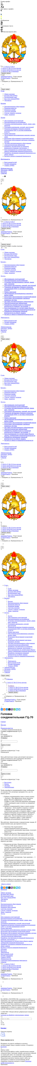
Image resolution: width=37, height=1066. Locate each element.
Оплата (6, 784)
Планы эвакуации (9, 133)
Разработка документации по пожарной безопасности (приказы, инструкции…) (16, 147)
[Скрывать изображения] (2, 24)
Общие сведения (9, 94)
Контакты (4, 172)
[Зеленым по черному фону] (1, 19)
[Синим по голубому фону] (1, 15)
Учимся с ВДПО (9, 165)
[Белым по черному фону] (1, 13)
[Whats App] (5, 176)
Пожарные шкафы (10, 110)
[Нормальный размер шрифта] (2, 5)
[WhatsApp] (14, 709)
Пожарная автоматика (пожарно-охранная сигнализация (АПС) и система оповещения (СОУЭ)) (17, 130)
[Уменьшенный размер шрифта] (1, 3)
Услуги (3, 117)
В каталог (4, 1046)
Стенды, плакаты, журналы (12, 113)
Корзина (3, 1028)
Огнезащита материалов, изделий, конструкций (19, 127)
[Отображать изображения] (2, 22)
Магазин (3, 901)
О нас (2, 91)
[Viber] (12, 709)
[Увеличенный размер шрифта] (2, 7)
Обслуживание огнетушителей (13, 120)
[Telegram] (19, 709)
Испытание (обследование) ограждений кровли (19, 138)
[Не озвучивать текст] (2, 30)
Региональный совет (10, 97)
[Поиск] (2, 180)
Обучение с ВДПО (7, 170)
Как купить (7, 782)
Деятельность (5, 159)
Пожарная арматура (10, 108)
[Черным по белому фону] (1, 11)
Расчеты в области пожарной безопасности (17, 156)
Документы (7, 100)
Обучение (4, 949)
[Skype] (17, 709)
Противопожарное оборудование (14, 106)
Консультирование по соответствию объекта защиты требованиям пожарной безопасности (18, 150)
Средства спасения (10, 111)
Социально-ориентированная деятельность (14, 960)
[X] (9, 709)
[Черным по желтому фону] (1, 17)
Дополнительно (9, 787)
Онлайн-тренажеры (10, 164)
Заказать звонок (5, 73)
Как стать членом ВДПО (11, 99)
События (4, 173)
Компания (4, 889)
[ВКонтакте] (2, 709)
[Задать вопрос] (2, 747)
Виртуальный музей (10, 162)
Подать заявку (5, 89)
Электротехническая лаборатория (14, 145)
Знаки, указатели (9, 114)
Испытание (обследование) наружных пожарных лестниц (18, 933)
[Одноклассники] (4, 709)
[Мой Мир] (7, 709)
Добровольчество (6, 168)
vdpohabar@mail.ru (6, 76)
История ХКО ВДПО (10, 95)
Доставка (7, 785)
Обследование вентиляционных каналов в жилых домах (18, 930)
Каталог (3, 103)
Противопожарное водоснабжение (15, 122)
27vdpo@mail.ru (5, 78)
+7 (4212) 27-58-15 (9, 66)
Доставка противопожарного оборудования (17, 143)
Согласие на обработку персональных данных (15, 1015)
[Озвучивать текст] (2, 28)
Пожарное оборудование (8, 907)
